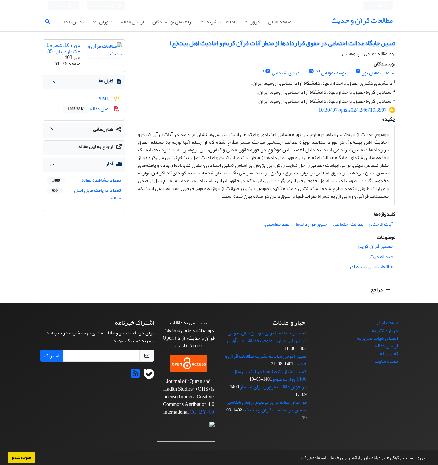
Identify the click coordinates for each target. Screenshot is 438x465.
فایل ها (106, 81)
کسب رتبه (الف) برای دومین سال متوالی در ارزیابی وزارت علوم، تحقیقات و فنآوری (267, 336)
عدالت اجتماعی (348, 224)
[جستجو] (50, 22)
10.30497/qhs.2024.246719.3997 (352, 110)
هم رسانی (103, 129)
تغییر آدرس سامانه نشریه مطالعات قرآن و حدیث (266, 359)
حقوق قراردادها (311, 224)
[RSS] (135, 375)
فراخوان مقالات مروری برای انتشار (273, 387)
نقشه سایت (386, 361)
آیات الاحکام (381, 224)
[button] (297, 458)
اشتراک (51, 355)
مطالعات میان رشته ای (371, 266)
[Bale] (149, 375)
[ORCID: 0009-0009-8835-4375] (311, 71)
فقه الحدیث (381, 256)
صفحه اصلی (279, 22)
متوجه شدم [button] (21, 457)
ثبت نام (60, 6)
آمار (109, 163)
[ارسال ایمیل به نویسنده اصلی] (317, 71)
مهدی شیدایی (285, 73)
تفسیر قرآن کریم (375, 246)
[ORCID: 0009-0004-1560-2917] (268, 71)
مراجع (376, 289)
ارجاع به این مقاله (95, 146)
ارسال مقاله (132, 22)
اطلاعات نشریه (220, 22)
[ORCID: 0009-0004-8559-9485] (358, 71)
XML (104, 98)
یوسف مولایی (333, 73)
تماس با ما (74, 22)
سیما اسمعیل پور (378, 73)
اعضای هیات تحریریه (377, 338)
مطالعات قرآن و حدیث (362, 20)
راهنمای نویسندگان (171, 22)
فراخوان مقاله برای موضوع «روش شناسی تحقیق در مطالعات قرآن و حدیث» (267, 406)
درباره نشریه (385, 330)
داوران (105, 22)
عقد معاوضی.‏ (277, 224)
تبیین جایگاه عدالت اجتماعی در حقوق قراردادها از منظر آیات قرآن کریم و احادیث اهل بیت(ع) (282, 43)
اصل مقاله (89, 109)
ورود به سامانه (104, 6)
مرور (254, 22)
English (376, 6)
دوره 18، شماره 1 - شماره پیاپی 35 (63, 48)
